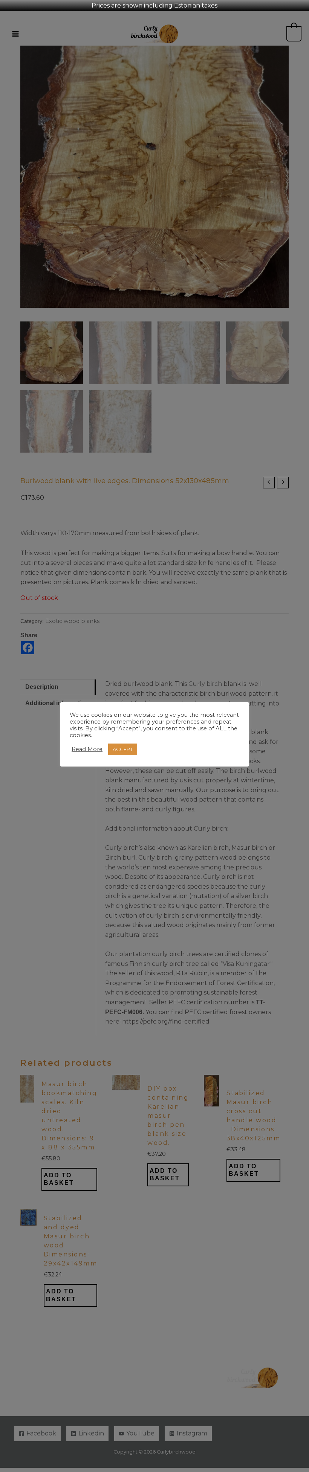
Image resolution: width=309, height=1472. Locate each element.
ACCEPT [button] (123, 749)
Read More (87, 749)
